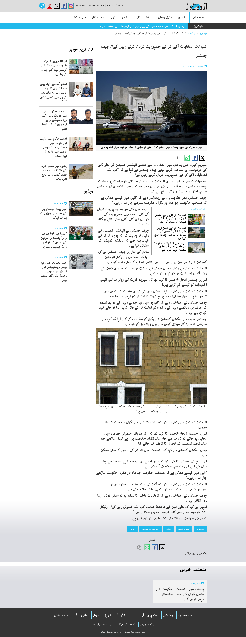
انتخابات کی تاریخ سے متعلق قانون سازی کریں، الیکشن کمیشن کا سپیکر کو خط (170, 218)
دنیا (148, 17)
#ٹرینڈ (136, 17)
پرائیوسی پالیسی (147, 624)
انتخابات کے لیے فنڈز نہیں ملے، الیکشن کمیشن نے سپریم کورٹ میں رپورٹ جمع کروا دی (170, 233)
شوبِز (108, 615)
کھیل (113, 17)
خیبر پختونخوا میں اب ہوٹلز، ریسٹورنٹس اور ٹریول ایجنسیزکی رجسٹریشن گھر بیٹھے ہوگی (54, 271)
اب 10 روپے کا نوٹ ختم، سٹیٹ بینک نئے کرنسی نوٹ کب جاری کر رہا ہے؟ (54, 68)
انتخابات (168, 529)
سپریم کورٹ (200, 529)
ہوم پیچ (203, 33)
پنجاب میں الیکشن (183, 529)
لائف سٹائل (98, 17)
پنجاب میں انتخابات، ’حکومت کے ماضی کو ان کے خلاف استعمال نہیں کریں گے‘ (170, 246)
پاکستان (182, 17)
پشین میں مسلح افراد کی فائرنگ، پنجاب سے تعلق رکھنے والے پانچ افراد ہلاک (53, 172)
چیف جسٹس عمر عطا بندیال (150, 529)
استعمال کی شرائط (127, 624)
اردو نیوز (132, 529)
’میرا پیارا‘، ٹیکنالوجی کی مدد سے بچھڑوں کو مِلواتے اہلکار (53, 213)
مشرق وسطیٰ (165, 17)
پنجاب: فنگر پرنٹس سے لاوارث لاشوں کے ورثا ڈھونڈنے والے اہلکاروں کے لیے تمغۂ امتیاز (54, 120)
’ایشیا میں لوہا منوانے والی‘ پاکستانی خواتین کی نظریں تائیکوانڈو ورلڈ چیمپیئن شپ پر (54, 240)
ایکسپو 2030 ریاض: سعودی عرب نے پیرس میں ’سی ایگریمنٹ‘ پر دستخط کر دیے (141, 26)
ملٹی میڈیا (80, 17)
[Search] (42, 6)
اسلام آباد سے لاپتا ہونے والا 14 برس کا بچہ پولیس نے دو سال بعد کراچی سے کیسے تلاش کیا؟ (53, 93)
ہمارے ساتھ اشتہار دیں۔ (103, 624)
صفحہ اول (198, 17)
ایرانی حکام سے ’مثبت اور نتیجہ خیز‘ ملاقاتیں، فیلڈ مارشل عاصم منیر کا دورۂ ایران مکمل (53, 147)
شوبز (124, 17)
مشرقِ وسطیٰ (149, 615)
